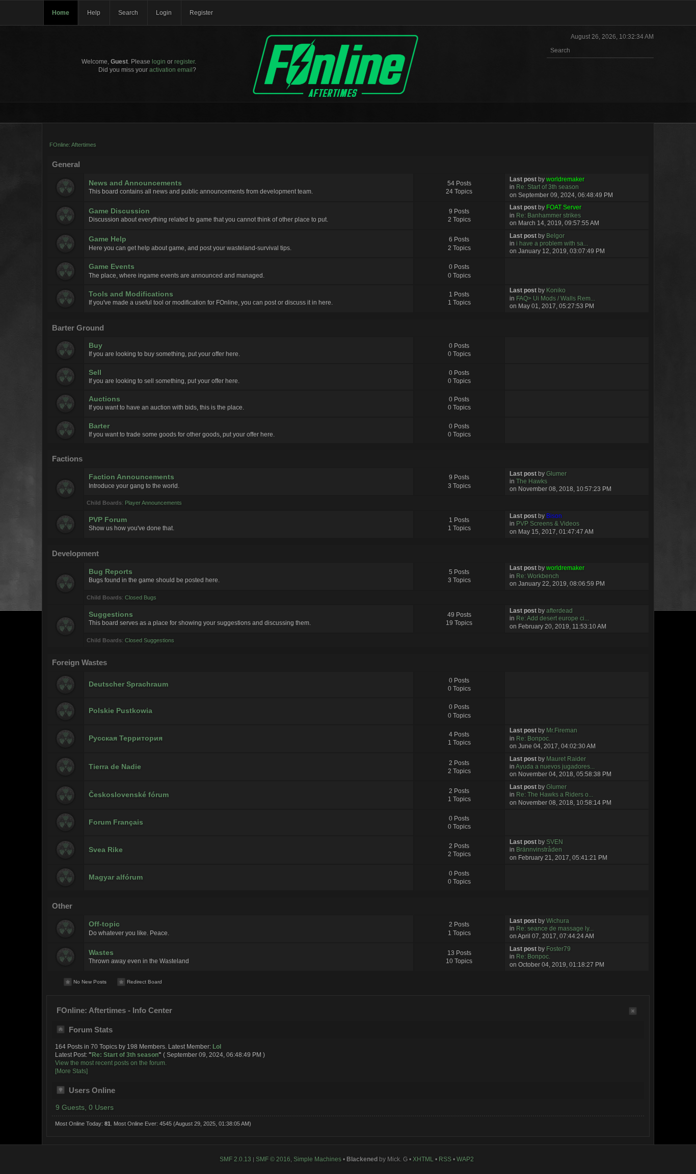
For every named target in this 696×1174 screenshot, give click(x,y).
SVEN (554, 841)
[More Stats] (71, 1071)
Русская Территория (126, 738)
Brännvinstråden (539, 849)
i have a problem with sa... (552, 243)
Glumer (556, 473)
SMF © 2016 (273, 1159)
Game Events (112, 266)
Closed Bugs (140, 597)
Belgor (555, 235)
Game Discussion (119, 211)
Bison (554, 516)
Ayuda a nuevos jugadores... (555, 766)
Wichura (557, 920)
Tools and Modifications (131, 294)
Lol (216, 1046)
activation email (171, 69)
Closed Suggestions (149, 640)
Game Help (107, 239)
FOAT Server (563, 207)
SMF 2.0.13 (235, 1159)
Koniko (556, 290)
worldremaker (565, 179)
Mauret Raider (566, 758)
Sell (95, 372)
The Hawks (531, 481)
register (184, 61)
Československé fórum (129, 795)
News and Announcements (135, 183)
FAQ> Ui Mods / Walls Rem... (555, 298)
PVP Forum (108, 520)
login (159, 61)
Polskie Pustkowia (120, 711)
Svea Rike (106, 850)
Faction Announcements (131, 477)
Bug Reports (110, 572)
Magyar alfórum (116, 877)
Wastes (101, 953)
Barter (99, 426)
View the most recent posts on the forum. (111, 1063)
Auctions (104, 399)
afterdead (559, 610)
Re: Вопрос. (533, 738)
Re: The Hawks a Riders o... (554, 794)
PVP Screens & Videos (547, 523)
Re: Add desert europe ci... (552, 618)
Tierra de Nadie (115, 767)
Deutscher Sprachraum (128, 684)
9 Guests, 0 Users (85, 1107)
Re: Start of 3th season (547, 186)
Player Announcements (153, 503)
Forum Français (116, 822)
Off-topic (104, 924)
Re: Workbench (537, 576)
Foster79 (558, 948)
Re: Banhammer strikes (548, 215)
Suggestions (111, 614)
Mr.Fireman (561, 730)
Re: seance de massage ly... (555, 928)
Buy (95, 345)
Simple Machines (317, 1159)
